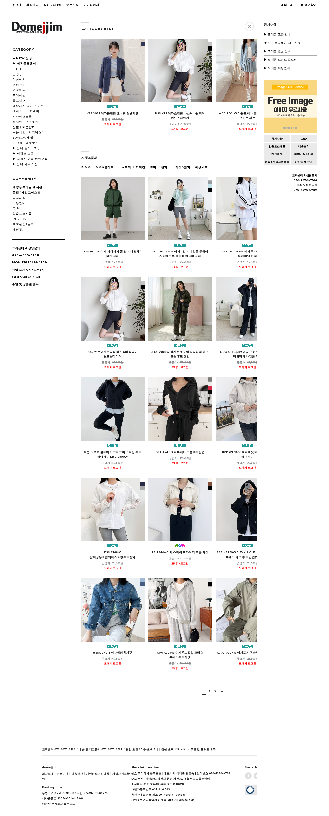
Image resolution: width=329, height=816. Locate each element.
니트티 (126, 167)
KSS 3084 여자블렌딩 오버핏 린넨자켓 (113, 113)
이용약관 (78, 773)
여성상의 (19, 79)
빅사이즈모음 (22, 116)
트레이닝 (19, 95)
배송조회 (303, 146)
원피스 (166, 167)
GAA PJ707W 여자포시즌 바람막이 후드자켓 (247, 652)
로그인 (16, 4)
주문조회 (72, 4)
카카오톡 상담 (304, 161)
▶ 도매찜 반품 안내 (277, 51)
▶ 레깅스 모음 (23, 153)
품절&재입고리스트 (277, 161)
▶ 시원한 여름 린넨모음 (30, 159)
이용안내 (19, 203)
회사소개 (49, 773)
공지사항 (19, 197)
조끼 (153, 167)
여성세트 (201, 167)
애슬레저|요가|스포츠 (28, 106)
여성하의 (19, 90)
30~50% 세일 (23, 137)
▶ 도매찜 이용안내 (277, 68)
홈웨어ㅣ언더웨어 (25, 121)
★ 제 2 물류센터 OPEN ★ (282, 43)
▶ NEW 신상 (22, 58)
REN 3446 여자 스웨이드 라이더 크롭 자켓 (180, 552)
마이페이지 (91, 4)
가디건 (140, 167)
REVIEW (19, 219)
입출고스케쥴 (22, 213)
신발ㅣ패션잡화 (24, 127)
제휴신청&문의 (23, 224)
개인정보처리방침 (98, 773)
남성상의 (19, 74)
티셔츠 (86, 167)
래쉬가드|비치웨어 (26, 111)
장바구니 (52, 4)
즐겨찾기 (310, 4)
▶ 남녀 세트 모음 (25, 164)
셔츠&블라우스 (106, 167)
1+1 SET (18, 69)
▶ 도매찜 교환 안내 (277, 34)
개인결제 (19, 229)
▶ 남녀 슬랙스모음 (26, 148)
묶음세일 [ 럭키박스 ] (28, 132)
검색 (284, 4)
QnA (17, 208)
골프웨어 (19, 100)
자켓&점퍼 (182, 167)
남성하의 (19, 84)
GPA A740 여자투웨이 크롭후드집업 (180, 452)
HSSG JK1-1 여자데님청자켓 (112, 652)
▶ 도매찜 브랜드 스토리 (280, 59)
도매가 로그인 (112, 124)
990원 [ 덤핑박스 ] (27, 143)
